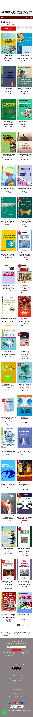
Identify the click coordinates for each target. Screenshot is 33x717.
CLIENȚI (16, 693)
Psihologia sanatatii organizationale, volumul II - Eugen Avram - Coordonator (24, 583)
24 (27, 625)
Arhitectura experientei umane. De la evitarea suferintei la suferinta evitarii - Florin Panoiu (8, 320)
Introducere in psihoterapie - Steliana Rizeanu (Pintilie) (8, 254)
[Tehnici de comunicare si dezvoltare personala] (24, 142)
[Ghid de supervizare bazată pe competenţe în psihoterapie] (24, 76)
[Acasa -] (16, 12)
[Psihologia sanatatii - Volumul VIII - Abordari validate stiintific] (24, 536)
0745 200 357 (17, 680)
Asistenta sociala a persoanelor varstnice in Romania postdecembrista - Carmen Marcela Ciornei (24, 353)
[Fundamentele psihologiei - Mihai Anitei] (24, 273)
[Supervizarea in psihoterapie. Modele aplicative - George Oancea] (24, 207)
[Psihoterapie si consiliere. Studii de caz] (8, 536)
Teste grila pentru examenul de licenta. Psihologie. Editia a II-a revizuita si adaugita (24, 57)
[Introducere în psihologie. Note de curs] (8, 372)
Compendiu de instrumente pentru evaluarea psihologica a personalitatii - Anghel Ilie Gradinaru (8, 451)
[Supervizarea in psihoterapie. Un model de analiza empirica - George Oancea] (24, 503)
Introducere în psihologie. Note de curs (8, 386)
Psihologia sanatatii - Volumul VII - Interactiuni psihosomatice (8, 583)
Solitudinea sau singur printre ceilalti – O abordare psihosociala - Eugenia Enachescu (25, 451)
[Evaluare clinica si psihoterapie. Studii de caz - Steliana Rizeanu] (8, 207)
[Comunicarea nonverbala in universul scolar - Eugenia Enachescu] (8, 470)
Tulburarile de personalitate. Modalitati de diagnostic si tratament (8, 123)
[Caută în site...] (31, 17)
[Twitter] (16, 668)
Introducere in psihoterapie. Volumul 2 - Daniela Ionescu (24, 188)
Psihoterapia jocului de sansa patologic (24, 615)
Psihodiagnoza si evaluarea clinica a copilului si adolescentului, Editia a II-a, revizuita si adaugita (24, 123)
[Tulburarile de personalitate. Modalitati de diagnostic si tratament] (8, 109)
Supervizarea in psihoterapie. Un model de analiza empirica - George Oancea (24, 517)
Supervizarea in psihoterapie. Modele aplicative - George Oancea (24, 221)
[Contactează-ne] (23, 17)
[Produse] (2, 18)
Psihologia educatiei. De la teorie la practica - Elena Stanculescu (8, 616)
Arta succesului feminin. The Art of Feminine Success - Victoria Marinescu (24, 320)
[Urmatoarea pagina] (29, 625)
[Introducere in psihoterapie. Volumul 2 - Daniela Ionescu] (24, 175)
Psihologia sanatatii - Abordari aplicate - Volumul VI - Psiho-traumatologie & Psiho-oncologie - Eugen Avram (24, 254)
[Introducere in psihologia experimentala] (24, 405)
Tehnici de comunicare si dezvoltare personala (25, 156)
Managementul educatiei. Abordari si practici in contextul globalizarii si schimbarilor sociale (8, 353)
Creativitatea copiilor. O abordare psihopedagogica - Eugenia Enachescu (8, 517)
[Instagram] (19, 668)
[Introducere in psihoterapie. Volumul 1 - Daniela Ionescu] (8, 175)
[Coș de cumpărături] (27, 17)
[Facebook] (13, 668)
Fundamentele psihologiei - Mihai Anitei (24, 287)
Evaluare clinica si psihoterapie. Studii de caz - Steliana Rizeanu (8, 221)
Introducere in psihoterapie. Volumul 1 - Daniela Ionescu (8, 188)
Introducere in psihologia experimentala (24, 418)
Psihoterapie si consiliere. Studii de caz (8, 550)
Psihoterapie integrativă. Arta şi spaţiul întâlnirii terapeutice (8, 57)
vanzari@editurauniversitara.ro (17, 683)
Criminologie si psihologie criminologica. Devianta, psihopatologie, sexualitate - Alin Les (8, 90)
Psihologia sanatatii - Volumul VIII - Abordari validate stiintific (24, 550)
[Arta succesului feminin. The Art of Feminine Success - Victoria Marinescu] (24, 306)
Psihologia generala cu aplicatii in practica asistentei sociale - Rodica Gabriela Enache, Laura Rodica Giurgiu (25, 484)
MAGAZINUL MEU (16, 689)
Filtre (9, 28)
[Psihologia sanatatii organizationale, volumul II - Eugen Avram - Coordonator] (24, 569)
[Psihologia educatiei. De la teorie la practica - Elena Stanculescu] (8, 602)
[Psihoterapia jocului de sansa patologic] (24, 602)
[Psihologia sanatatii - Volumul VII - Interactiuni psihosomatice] (8, 569)
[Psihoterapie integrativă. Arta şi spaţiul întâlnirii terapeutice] (8, 43)
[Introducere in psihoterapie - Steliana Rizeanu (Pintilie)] (8, 240)
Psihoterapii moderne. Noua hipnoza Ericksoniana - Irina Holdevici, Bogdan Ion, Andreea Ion (8, 287)
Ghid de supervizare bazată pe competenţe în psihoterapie (24, 90)
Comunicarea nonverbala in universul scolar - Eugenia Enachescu (8, 484)
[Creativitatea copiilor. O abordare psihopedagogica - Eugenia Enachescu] (8, 503)
